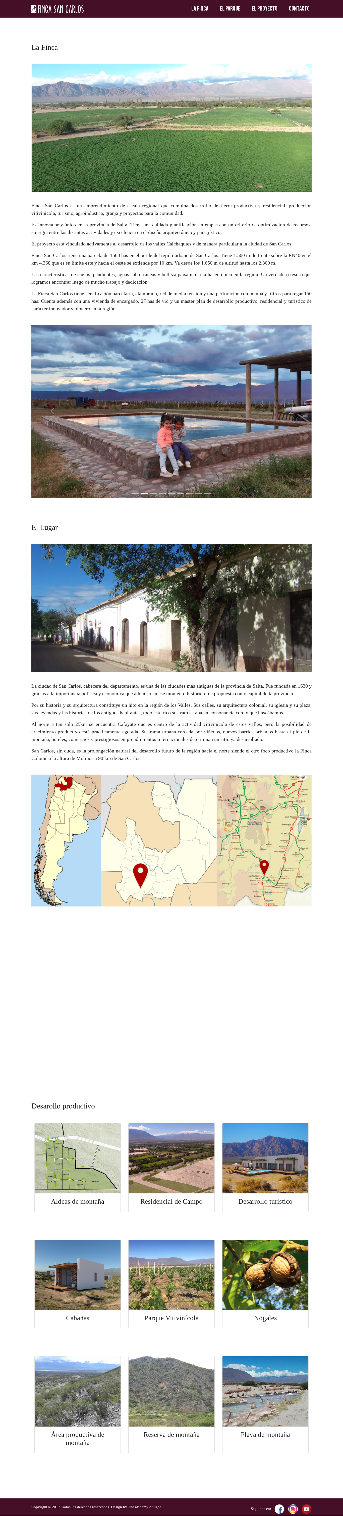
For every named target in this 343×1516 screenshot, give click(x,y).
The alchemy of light (144, 1507)
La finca (199, 9)
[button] (52, 411)
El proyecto (264, 9)
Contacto (299, 9)
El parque (230, 9)
